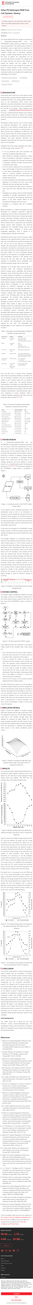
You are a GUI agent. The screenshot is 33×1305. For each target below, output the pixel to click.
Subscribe (6, 1245)
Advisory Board (5, 1261)
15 (28, 110)
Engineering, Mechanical (14, 30)
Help (2, 1265)
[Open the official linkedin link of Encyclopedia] (10, 1250)
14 (26, 110)
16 (29, 110)
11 (21, 110)
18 (1, 112)
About (2, 1258)
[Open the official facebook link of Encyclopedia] (17, 1250)
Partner (3, 1270)
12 (22, 110)
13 (24, 110)
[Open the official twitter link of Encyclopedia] (6, 1250)
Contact (3, 1268)
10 (19, 110)
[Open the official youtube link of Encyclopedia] (14, 1250)
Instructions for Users (6, 1263)
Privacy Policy (14, 1224)
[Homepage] (3, 3)
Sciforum (3, 1277)
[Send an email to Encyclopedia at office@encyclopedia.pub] (2, 1250)
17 (31, 110)
